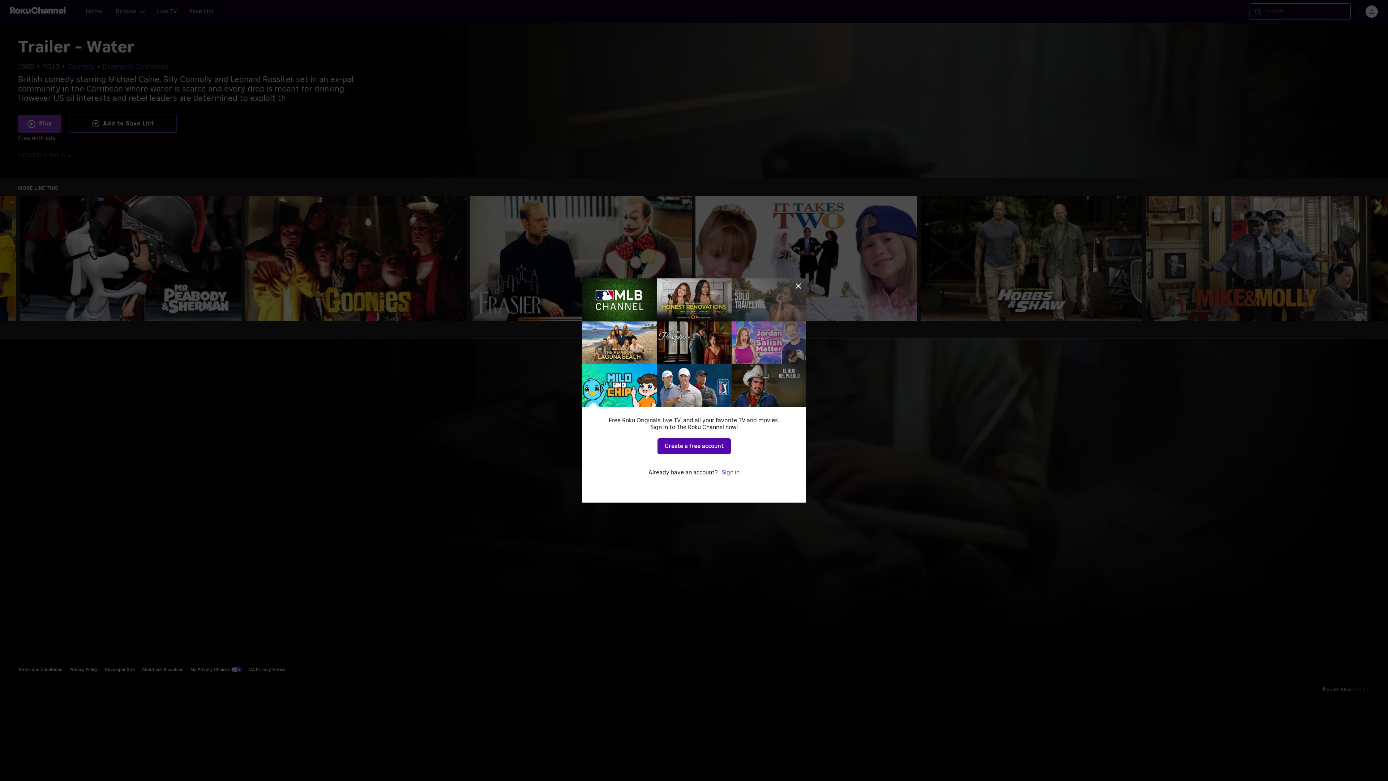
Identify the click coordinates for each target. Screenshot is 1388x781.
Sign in (731, 472)
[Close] (798, 286)
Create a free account (694, 446)
